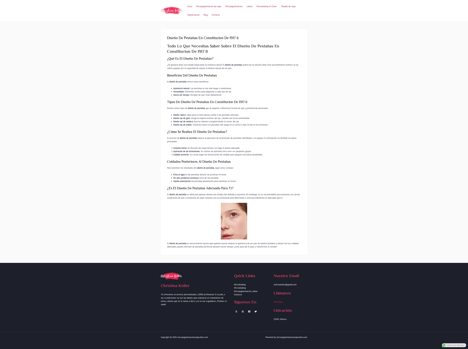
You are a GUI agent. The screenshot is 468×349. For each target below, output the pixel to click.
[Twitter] (255, 311)
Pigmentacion (193, 15)
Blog (206, 15)
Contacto (216, 15)
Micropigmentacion (234, 6)
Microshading (240, 288)
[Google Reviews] (242, 311)
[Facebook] (249, 311)
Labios (249, 6)
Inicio (189, 6)
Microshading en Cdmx (267, 6)
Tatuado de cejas (288, 6)
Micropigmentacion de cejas (208, 6)
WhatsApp (278, 302)
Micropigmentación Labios (246, 291)
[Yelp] (236, 311)
